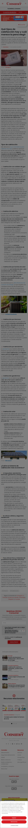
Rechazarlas (14, 821)
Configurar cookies (14, 825)
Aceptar (14, 818)
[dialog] (14, 814)
